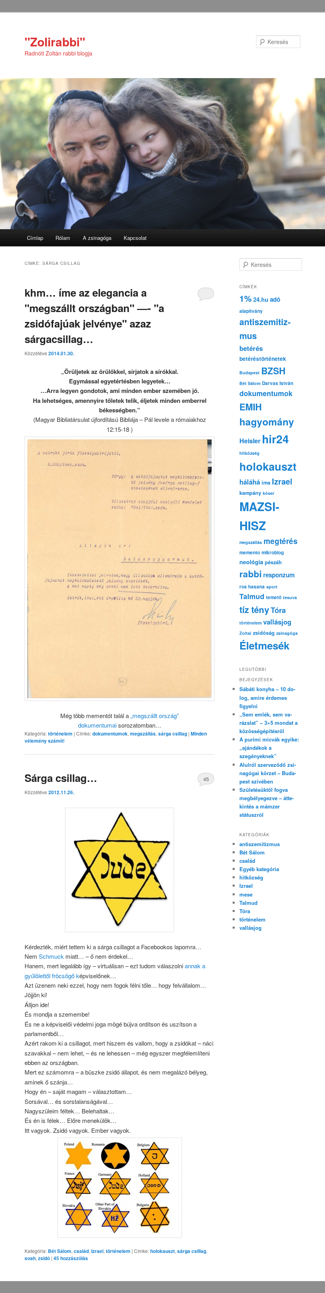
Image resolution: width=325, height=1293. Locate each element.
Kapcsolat (135, 237)
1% (245, 298)
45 (206, 779)
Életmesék (264, 645)
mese (245, 894)
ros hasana (252, 586)
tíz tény (254, 609)
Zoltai (245, 633)
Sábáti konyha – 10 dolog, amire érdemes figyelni (267, 697)
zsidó (44, 1258)
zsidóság (264, 632)
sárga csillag (172, 733)
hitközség (249, 453)
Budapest (249, 372)
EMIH (250, 406)
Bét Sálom (59, 1251)
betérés (251, 348)
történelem (60, 733)
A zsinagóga (97, 237)
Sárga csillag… (61, 777)
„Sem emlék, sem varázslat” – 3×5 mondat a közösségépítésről (268, 723)
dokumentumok (110, 733)
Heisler (249, 440)
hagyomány (266, 421)
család (81, 1251)
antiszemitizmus (259, 844)
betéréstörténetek (262, 358)
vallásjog (277, 621)
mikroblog (273, 552)
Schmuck (51, 956)
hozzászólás (71, 1258)
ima (266, 482)
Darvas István (277, 383)
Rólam (62, 237)
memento (249, 552)
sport (271, 587)
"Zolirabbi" (55, 41)
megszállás (143, 733)
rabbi (250, 573)
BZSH (273, 370)
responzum (279, 575)
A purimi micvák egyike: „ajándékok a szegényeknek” (269, 748)
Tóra (278, 610)
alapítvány (251, 311)
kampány (250, 492)
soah (30, 1258)
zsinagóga (287, 633)
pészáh (273, 562)
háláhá (249, 482)
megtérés (281, 541)
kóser (268, 493)
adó (275, 299)
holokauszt (162, 1251)
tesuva (290, 597)
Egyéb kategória (259, 869)
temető (273, 597)
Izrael (97, 1251)
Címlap (35, 237)
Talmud (251, 596)
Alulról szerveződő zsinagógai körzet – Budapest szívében (267, 773)
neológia (251, 562)
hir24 (275, 439)
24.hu (260, 299)
